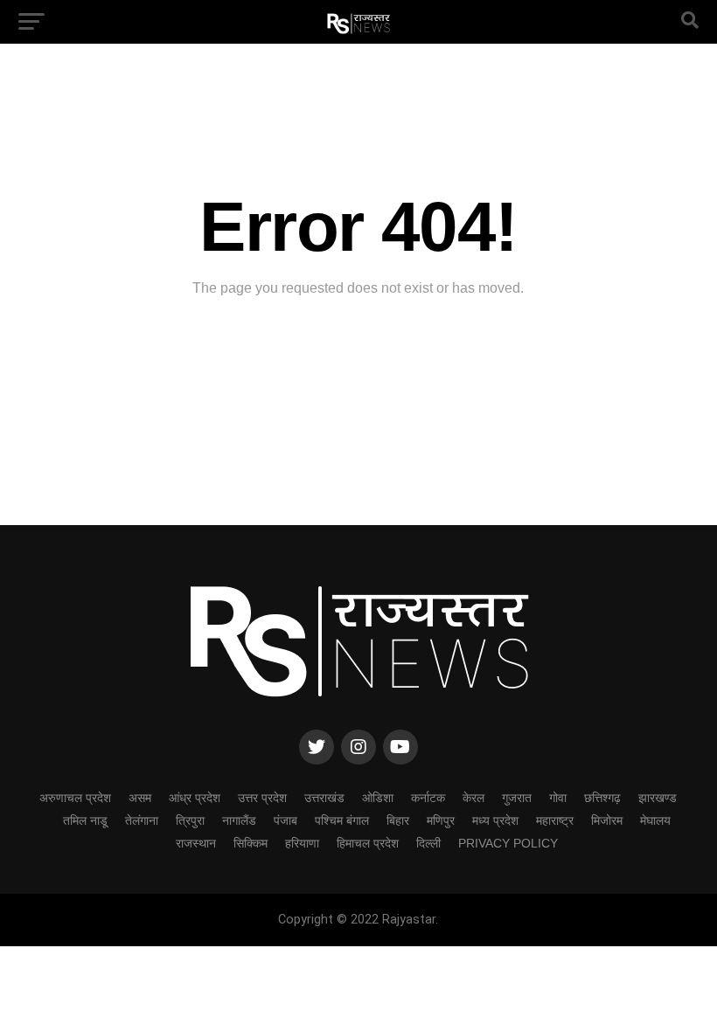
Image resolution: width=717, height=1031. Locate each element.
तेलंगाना (141, 820)
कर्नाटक (428, 798)
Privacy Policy (508, 843)
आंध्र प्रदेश (194, 798)
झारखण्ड (657, 798)
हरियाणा (302, 843)
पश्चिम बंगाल (342, 820)
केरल (473, 798)
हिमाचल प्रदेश (368, 843)
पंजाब (285, 820)
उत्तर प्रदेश (262, 798)
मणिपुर (441, 820)
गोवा (558, 798)
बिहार (397, 820)
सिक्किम (250, 843)
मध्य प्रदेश (495, 820)
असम (140, 798)
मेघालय (655, 820)
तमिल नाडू (85, 820)
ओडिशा (377, 798)
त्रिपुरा (190, 820)
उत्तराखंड (324, 798)
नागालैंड (239, 820)
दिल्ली (428, 843)
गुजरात (517, 798)
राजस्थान (196, 843)
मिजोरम (607, 820)
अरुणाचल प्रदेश (75, 798)
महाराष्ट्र (555, 820)
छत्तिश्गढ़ (602, 798)
